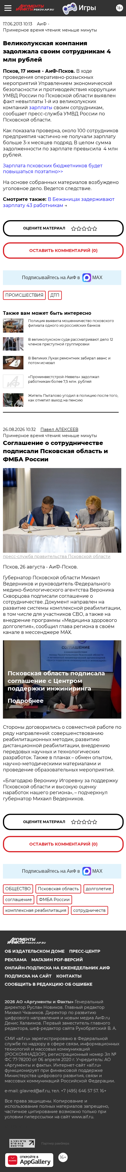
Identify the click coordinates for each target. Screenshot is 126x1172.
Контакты (68, 976)
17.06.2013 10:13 (17, 24)
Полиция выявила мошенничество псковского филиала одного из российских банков (71, 323)
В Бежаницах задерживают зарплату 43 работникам (59, 202)
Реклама (16, 959)
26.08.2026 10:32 (19, 429)
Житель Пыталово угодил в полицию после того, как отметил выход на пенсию (73, 397)
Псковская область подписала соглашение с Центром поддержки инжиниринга (56, 681)
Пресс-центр (84, 951)
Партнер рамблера (55, 1143)
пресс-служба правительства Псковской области (56, 556)
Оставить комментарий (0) (63, 250)
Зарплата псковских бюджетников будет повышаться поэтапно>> (53, 169)
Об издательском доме (34, 951)
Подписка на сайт (28, 976)
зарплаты (40, 107)
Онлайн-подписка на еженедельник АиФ (57, 968)
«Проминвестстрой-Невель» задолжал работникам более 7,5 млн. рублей (63, 379)
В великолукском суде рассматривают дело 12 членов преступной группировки (70, 341)
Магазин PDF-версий (57, 959)
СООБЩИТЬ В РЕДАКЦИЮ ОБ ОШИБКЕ (48, 984)
